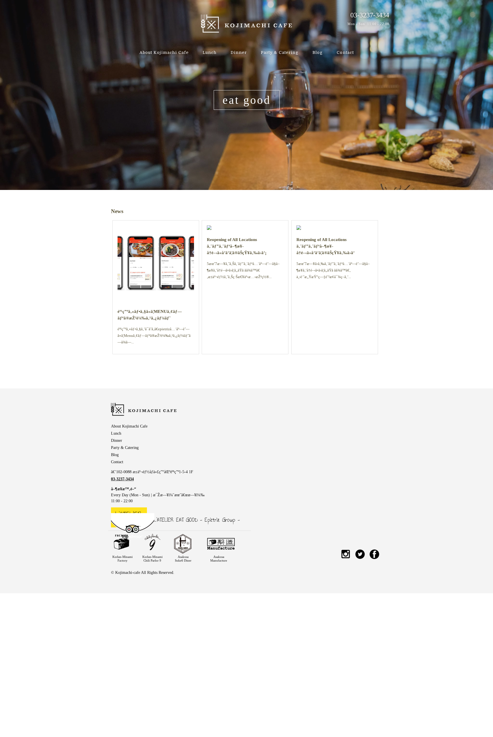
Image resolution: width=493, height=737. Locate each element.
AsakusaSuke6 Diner (183, 558)
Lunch (210, 52)
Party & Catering (279, 52)
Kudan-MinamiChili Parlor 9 (152, 558)
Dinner (239, 52)
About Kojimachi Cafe (164, 52)
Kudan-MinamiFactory (122, 558)
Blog (317, 52)
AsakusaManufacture (218, 558)
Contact (345, 52)
